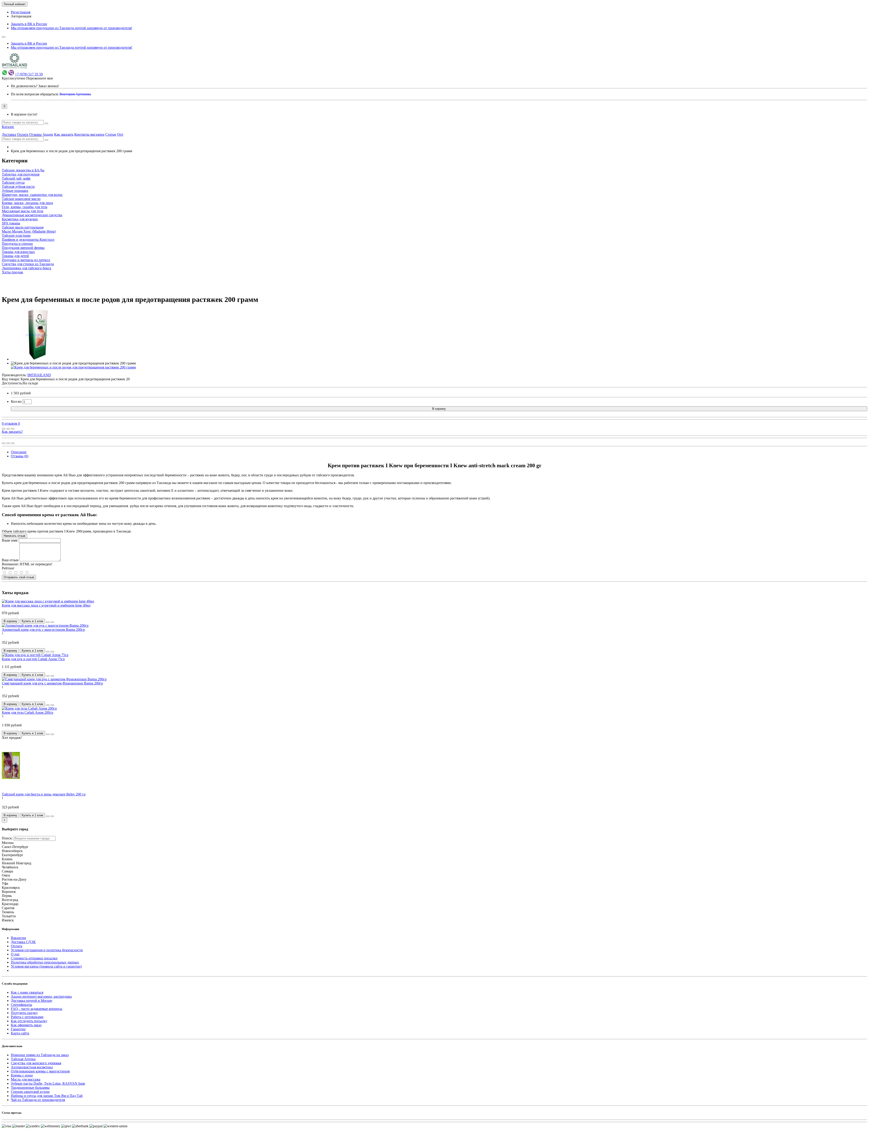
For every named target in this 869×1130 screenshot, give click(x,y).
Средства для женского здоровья (36, 1063)
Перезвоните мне (39, 78)
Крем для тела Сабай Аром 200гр (27, 712)
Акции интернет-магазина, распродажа (41, 996)
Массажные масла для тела (22, 211)
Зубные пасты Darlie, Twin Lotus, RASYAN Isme (48, 1083)
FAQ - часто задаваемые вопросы (36, 1009)
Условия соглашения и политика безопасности (47, 950)
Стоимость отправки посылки (34, 958)
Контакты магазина (89, 134)
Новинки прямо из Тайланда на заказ (40, 1055)
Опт (120, 134)
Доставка (9, 134)
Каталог (8, 127)
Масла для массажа (25, 1079)
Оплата (22, 134)
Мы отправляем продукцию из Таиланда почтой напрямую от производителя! (71, 28)
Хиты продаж (12, 272)
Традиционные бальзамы (30, 1087)
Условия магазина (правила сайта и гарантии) (46, 966)
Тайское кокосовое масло (21, 199)
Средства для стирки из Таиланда (28, 264)
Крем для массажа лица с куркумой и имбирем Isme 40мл (46, 605)
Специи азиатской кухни (30, 1092)
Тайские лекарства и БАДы (23, 170)
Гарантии (18, 1029)
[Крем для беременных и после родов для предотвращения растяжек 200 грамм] (36, 359)
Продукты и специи (17, 244)
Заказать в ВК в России (29, 24)
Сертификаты (21, 1005)
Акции (48, 134)
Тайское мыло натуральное (23, 227)
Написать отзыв (14, 535)
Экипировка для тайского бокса (26, 268)
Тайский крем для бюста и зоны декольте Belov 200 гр (44, 794)
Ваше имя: (10, 540)
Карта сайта (20, 1033)
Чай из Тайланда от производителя (38, 1100)
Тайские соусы (13, 182)
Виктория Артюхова (75, 94)
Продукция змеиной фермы (23, 248)
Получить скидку (24, 1013)
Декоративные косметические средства (32, 215)
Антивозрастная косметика (32, 1067)
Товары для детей (15, 256)
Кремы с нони (22, 1075)
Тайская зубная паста (18, 186)
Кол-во (16, 401)
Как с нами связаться (27, 992)
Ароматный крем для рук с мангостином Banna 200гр (43, 629)
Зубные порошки (15, 191)
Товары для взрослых (18, 252)
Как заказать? (12, 432)
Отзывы (35, 134)
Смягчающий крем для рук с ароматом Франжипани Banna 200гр (52, 683)
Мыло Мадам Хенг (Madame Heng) (29, 231)
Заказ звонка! (35, 86)
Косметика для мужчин (20, 219)
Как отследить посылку (29, 1021)
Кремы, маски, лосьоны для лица (27, 203)
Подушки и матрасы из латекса (26, 260)
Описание (18, 452)
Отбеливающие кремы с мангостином (40, 1071)
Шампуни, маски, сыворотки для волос (32, 195)
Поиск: (7, 838)
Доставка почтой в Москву (32, 1000)
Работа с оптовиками (27, 1017)
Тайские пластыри (16, 235)
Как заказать (63, 134)
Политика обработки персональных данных (45, 962)
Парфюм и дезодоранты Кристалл (28, 239)
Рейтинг (8, 568)
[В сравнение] (12, 428)
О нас (15, 954)
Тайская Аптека (23, 1059)
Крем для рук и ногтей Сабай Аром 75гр (33, 659)
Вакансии (18, 938)
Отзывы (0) (19, 456)
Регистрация (20, 12)
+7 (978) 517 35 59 (29, 74)
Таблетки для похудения (20, 174)
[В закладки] (8, 428)
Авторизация (21, 16)
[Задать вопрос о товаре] (3, 428)
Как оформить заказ (26, 1025)
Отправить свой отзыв (19, 577)
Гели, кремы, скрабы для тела (24, 207)
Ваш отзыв (10, 560)
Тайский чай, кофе (16, 178)
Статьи (110, 134)
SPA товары (11, 223)
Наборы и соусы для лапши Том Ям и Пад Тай (47, 1096)
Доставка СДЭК (23, 942)
